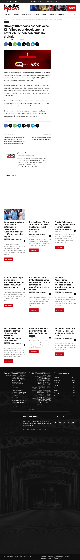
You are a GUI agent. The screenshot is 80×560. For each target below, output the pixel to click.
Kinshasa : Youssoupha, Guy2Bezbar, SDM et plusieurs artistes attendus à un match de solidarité (64, 283)
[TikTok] (30, 166)
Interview (34, 387)
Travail (49, 399)
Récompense (40, 394)
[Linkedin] (10, 1)
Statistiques (35, 398)
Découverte (48, 378)
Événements (40, 383)
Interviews (42, 387)
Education (41, 380)
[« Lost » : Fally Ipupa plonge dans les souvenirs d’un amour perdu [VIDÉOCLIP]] (14, 269)
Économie (48, 379)
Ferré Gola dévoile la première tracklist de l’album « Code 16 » (39, 330)
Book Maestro (39, 373)
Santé (35, 395)
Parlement (48, 391)
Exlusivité (48, 383)
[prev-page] (30, 408)
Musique (34, 390)
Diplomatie (40, 379)
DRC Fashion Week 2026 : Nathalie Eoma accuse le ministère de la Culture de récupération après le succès (39, 283)
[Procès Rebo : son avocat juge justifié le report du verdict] (65, 214)
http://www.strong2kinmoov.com (25, 155)
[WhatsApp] (15, 44)
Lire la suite (8, 259)
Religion (49, 394)
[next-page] (33, 408)
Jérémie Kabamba (11, 39)
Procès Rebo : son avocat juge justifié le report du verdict (65, 224)
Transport (42, 399)
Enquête (49, 380)
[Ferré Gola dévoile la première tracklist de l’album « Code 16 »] (40, 320)
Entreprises (37, 382)
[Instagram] (8, 1)
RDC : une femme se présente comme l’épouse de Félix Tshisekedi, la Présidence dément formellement (13, 334)
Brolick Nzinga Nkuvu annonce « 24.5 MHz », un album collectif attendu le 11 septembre (39, 227)
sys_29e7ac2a (22, 376)
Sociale (37, 397)
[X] (13, 1)
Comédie (48, 376)
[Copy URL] (37, 44)
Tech (36, 399)
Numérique (40, 391)
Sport (49, 397)
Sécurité (42, 395)
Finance (43, 384)
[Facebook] (5, 1)
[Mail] (26, 166)
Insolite (49, 386)
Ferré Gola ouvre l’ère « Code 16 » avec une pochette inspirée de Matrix (65, 332)
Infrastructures (40, 386)
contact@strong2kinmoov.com (38, 429)
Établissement (47, 382)
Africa (49, 372)
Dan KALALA (22, 375)
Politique (42, 393)
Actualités (6, 239)
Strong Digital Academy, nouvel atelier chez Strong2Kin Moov (41, 138)
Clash (49, 375)
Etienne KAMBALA (16, 239)
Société (43, 397)
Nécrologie (48, 390)
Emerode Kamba (11, 373)
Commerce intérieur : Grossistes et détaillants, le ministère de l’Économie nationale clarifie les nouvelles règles (14, 229)
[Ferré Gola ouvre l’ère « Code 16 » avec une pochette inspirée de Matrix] (65, 320)
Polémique (35, 393)
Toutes (11, 372)
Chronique (48, 373)
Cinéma (43, 375)
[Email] (24, 44)
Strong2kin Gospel (46, 398)
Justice (49, 387)
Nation (41, 390)
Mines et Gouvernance (45, 389)
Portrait (49, 393)
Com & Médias (39, 376)
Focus (49, 384)
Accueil (6, 19)
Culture (12, 19)
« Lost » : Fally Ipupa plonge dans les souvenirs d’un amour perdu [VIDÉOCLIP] (14, 281)
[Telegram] (33, 44)
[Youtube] (16, 1)
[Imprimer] (28, 44)
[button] (74, 14)
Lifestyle (34, 389)
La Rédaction (14, 287)
